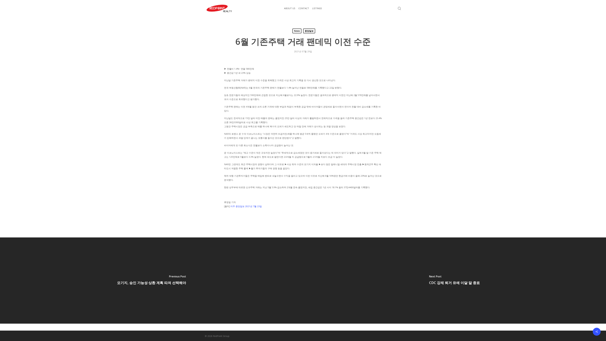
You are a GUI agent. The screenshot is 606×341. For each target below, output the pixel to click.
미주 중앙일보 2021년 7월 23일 (246, 206)
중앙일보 (309, 30)
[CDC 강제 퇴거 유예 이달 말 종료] (454, 280)
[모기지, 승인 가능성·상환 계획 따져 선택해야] (151, 280)
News (297, 30)
